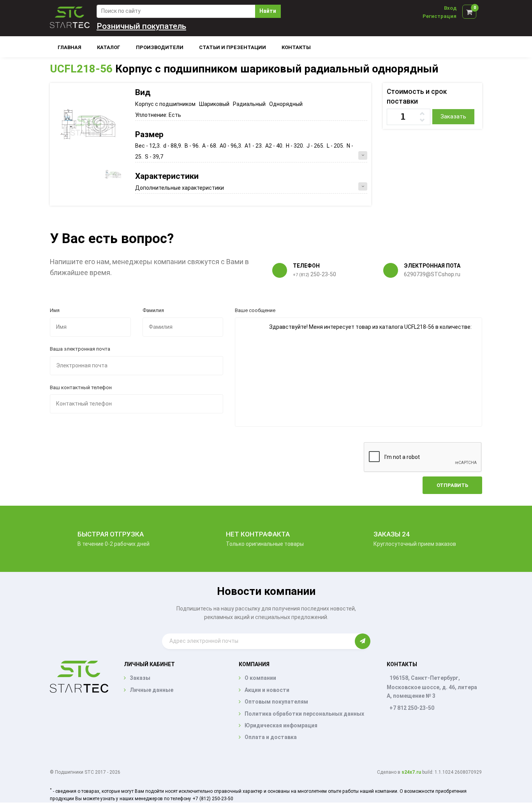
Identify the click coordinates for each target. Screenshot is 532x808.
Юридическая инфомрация (281, 725)
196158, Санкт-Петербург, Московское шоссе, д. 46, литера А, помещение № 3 (432, 687)
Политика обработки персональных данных (304, 714)
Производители (159, 47)
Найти (267, 11)
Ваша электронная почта (80, 349)
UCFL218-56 (81, 68)
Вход (450, 8)
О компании (260, 678)
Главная (69, 47)
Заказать (453, 116)
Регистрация (439, 16)
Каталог (108, 47)
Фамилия (153, 310)
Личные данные (151, 690)
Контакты (296, 47)
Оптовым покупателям (276, 702)
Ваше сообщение (255, 310)
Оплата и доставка (271, 737)
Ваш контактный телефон (81, 387)
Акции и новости (267, 690)
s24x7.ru (411, 772)
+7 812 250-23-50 (411, 708)
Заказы (140, 678)
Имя (55, 310)
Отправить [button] (452, 485)
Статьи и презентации (232, 47)
